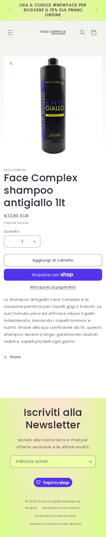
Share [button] (15, 357)
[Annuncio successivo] (96, 10)
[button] (10, 32)
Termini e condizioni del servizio (55, 524)
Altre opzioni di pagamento (53, 287)
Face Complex (50, 501)
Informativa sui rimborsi (61, 508)
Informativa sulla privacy (55, 516)
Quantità (11, 231)
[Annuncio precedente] (9, 10)
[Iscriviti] (89, 462)
